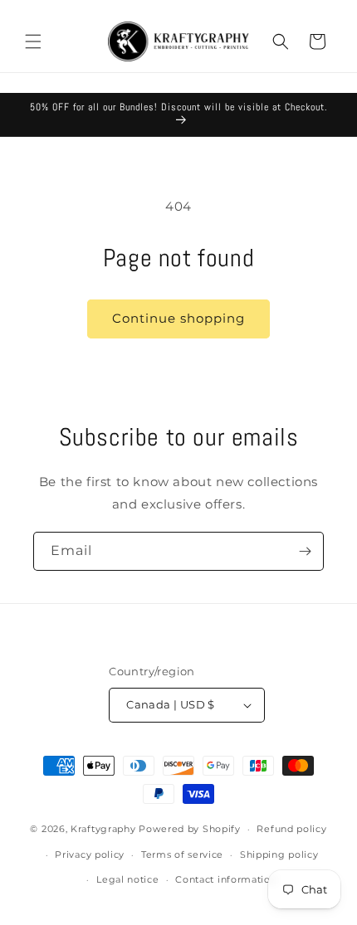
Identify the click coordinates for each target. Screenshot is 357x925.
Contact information (225, 879)
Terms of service (182, 854)
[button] (33, 41)
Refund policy (291, 829)
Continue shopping (178, 318)
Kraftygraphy (103, 829)
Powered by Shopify (190, 829)
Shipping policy (279, 854)
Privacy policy (90, 854)
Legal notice (127, 879)
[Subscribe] (304, 551)
